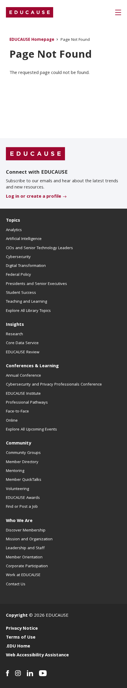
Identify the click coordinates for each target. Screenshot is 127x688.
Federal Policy (18, 275)
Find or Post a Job (22, 507)
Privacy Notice (22, 629)
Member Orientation (24, 557)
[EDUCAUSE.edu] (29, 12)
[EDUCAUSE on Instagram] (18, 673)
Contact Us (15, 584)
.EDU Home (18, 646)
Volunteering (17, 489)
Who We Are (19, 521)
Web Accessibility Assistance (37, 655)
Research (14, 334)
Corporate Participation (27, 566)
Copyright (17, 616)
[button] (118, 12)
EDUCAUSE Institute (23, 394)
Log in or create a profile (33, 197)
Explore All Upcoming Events (31, 429)
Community (18, 443)
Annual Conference (23, 376)
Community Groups (23, 453)
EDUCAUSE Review (22, 352)
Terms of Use (20, 638)
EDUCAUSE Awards (23, 498)
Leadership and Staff (25, 548)
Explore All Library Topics (28, 311)
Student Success (21, 293)
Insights (15, 325)
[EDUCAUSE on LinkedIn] (30, 673)
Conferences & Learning (32, 366)
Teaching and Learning (26, 302)
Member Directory (22, 462)
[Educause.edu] (35, 154)
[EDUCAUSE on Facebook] (7, 673)
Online (12, 421)
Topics (13, 221)
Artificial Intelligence (24, 239)
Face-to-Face (17, 411)
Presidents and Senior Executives (36, 284)
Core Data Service (22, 343)
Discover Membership (25, 530)
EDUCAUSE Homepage (31, 40)
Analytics (14, 230)
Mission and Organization (29, 539)
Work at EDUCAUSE (23, 575)
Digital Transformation (26, 266)
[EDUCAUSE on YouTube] (43, 673)
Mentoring (15, 471)
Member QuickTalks (23, 480)
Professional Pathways (27, 402)
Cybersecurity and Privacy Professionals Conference (54, 384)
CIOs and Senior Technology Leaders (39, 248)
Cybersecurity (18, 257)
